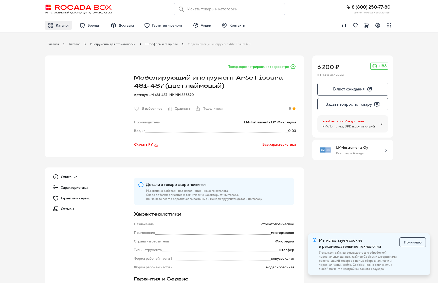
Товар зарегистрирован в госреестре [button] (258, 67)
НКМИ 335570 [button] (181, 95)
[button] (88, 99)
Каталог (74, 44)
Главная (53, 44)
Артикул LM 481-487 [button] (150, 95)
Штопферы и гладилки (161, 44)
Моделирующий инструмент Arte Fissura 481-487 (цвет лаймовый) (222, 44)
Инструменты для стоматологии (112, 44)
